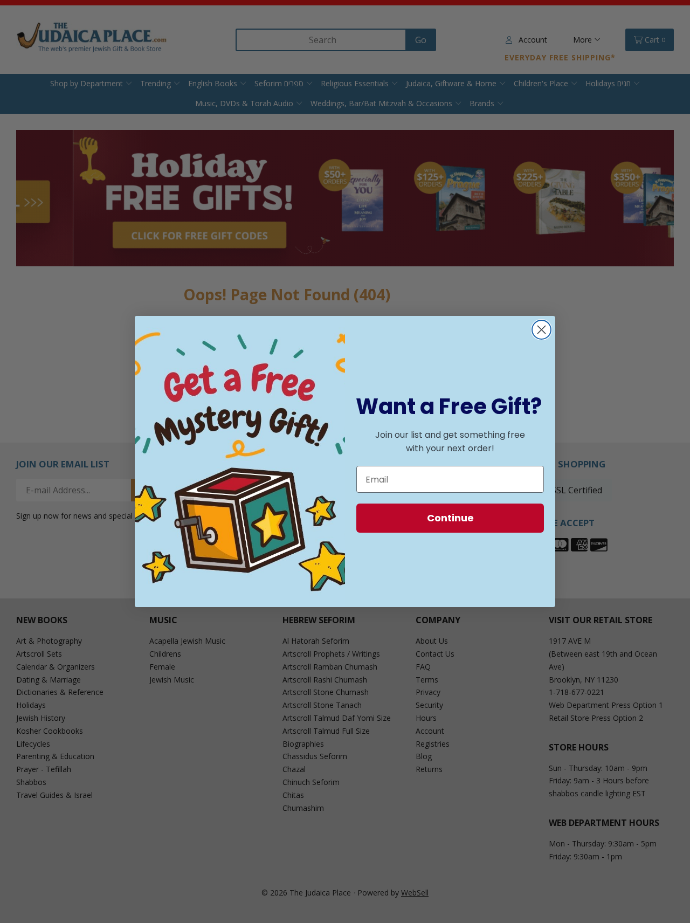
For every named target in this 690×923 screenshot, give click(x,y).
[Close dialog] (541, 329)
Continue (450, 518)
